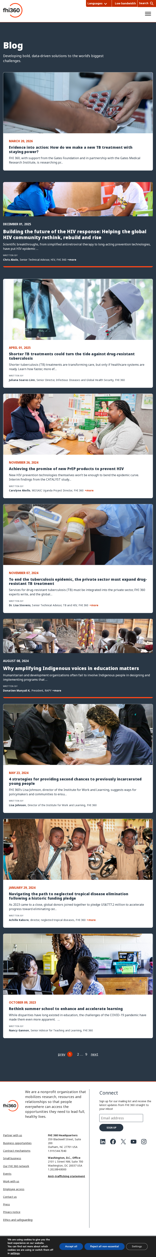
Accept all (71, 1246)
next (94, 1054)
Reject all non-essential (104, 1246)
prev (61, 1054)
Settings (137, 1246)
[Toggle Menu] (148, 13)
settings (15, 1253)
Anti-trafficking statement (66, 1176)
